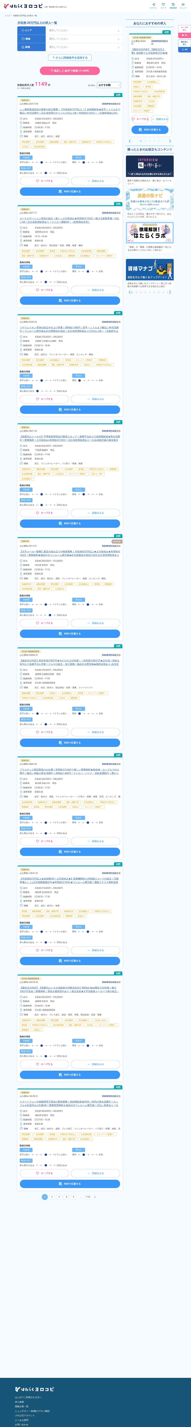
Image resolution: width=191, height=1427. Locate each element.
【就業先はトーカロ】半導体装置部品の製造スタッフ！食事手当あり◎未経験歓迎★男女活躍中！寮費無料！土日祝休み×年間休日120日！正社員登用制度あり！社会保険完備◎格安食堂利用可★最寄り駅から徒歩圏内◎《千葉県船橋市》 (70, 440)
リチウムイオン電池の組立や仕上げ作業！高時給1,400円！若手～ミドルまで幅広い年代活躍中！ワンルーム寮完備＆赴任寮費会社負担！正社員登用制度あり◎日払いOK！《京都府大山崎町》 (69, 331)
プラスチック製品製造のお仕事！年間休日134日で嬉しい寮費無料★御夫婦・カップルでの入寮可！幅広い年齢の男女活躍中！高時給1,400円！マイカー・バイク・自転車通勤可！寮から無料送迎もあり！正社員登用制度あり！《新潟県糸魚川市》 (69, 773)
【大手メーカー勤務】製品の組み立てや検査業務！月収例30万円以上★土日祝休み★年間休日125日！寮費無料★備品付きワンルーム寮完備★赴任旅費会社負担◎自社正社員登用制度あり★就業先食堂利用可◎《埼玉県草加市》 (70, 555)
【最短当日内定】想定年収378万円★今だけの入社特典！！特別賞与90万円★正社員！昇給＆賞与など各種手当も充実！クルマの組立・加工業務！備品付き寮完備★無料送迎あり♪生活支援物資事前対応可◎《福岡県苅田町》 (70, 664)
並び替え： (92, 85)
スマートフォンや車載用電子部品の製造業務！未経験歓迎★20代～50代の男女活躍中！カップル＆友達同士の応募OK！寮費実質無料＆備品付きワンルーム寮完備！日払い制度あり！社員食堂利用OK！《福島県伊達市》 (69, 1105)
